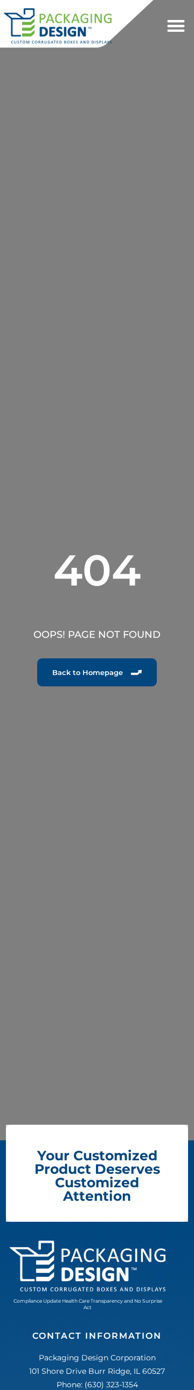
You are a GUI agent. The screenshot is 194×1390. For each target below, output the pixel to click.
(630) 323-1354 (111, 1384)
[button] (176, 26)
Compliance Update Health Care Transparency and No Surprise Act (87, 1304)
